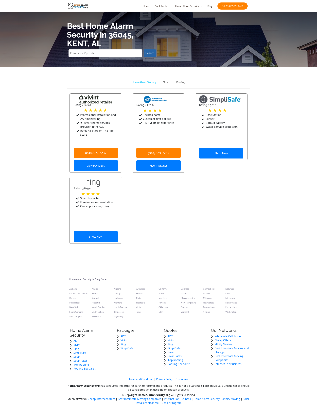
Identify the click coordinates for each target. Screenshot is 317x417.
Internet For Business (228, 364)
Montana (118, 303)
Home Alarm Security (187, 6)
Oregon (184, 307)
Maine (139, 298)
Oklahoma (163, 307)
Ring (76, 349)
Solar (166, 82)
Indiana (206, 294)
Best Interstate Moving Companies (139, 399)
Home (146, 6)
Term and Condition (141, 379)
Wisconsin (96, 317)
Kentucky (96, 298)
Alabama (73, 289)
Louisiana (118, 298)
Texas (138, 312)
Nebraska (140, 303)
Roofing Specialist (84, 368)
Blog (209, 6)
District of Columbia (78, 294)
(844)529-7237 (95, 153)
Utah (160, 312)
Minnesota (230, 298)
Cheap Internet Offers (102, 399)
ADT (76, 341)
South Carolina (76, 312)
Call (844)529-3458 (233, 6)
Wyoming (118, 317)
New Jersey (208, 303)
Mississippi (74, 303)
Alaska (95, 289)
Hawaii (139, 294)
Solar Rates (80, 360)
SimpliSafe (79, 353)
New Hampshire (188, 303)
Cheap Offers (223, 340)
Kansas (72, 298)
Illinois (184, 294)
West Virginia (75, 317)
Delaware (229, 289)
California (162, 289)
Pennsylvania (209, 307)
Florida (95, 294)
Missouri (96, 303)
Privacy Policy (164, 379)
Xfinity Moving (223, 344)
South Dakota (98, 312)
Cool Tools (161, 6)
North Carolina (98, 307)
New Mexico (231, 303)
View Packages (96, 165)
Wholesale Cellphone (228, 336)
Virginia (206, 312)
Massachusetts (188, 298)
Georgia (117, 294)
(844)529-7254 (158, 153)
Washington (230, 312)
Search (149, 53)
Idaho (161, 294)
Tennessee (119, 312)
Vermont (185, 312)
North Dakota (120, 307)
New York (73, 307)
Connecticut (208, 289)
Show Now (221, 153)
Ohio (138, 307)
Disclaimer (182, 379)
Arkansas (140, 289)
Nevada (162, 303)
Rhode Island (231, 307)
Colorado (185, 289)
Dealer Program (171, 403)
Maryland (162, 298)
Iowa (227, 294)
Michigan (207, 298)
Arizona (117, 289)
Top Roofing (81, 364)
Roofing (180, 82)
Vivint (76, 345)
